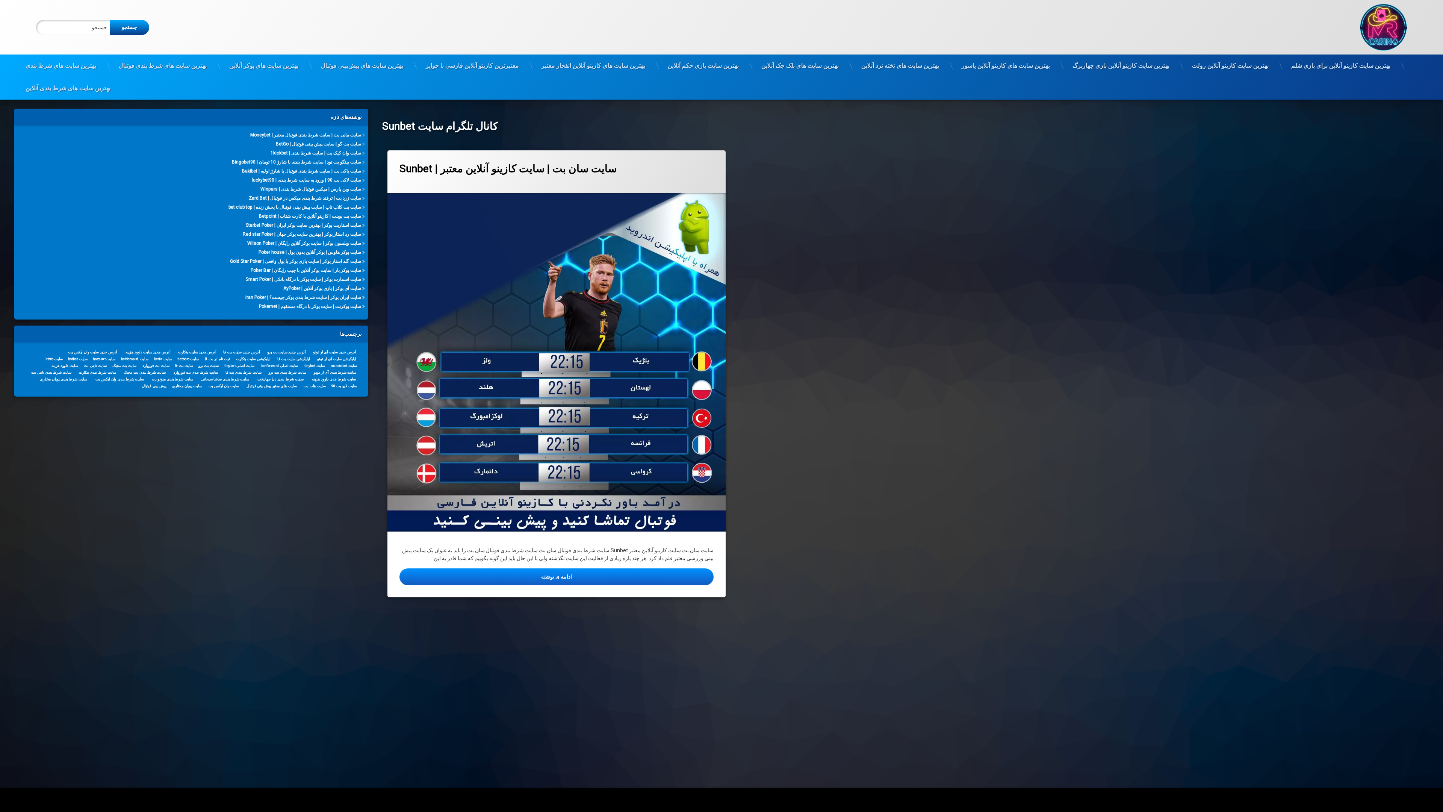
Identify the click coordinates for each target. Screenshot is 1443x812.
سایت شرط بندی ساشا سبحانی (225, 379)
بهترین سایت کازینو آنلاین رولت (1230, 65)
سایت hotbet (78, 358)
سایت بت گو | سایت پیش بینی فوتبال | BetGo (318, 144)
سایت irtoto (54, 358)
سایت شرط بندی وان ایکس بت (119, 379)
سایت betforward (134, 358)
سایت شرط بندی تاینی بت (51, 372)
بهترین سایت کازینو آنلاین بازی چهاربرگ (1120, 65)
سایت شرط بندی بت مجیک (145, 372)
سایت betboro (188, 358)
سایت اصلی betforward (280, 365)
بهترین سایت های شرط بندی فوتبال (163, 65)
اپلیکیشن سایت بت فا (293, 358)
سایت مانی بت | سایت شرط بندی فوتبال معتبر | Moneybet (305, 135)
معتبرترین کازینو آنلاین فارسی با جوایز (472, 65)
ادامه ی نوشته (503, 576)
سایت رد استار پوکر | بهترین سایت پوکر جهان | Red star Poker (302, 234)
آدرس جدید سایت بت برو (286, 352)
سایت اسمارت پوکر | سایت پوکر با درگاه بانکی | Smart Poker (303, 279)
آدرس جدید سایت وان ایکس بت (92, 352)
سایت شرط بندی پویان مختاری (63, 379)
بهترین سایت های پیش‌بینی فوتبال (362, 65)
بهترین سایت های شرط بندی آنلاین (68, 88)
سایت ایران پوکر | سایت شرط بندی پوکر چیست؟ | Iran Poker (303, 297)
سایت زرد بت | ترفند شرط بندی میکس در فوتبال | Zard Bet (305, 198)
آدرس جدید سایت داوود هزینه (148, 352)
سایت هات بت (315, 385)
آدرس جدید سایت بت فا (242, 352)
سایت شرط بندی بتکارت (97, 372)
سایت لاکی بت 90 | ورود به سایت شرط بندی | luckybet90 (306, 180)
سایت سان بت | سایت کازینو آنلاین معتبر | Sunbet (508, 168)
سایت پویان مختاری (187, 385)
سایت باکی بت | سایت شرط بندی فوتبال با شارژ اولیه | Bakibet (301, 171)
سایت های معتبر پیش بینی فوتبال (272, 385)
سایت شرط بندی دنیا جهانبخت (280, 379)
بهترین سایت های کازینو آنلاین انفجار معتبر (593, 65)
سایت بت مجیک (124, 365)
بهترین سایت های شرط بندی (61, 65)
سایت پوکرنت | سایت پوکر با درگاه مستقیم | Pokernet (310, 306)
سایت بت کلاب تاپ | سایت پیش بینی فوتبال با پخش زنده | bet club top (294, 207)
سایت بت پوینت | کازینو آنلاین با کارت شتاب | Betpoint (310, 216)
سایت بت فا (184, 365)
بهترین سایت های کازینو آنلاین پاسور (1006, 65)
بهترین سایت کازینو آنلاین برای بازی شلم (1340, 65)
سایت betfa (163, 358)
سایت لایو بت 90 (344, 385)
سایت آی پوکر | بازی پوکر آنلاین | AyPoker (322, 288)
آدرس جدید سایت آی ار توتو (334, 352)
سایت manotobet (344, 365)
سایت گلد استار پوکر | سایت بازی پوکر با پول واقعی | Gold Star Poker (295, 261)
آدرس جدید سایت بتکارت (197, 352)
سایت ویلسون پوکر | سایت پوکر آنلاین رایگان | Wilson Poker (304, 243)
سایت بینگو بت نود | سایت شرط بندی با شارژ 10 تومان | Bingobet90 (296, 162)
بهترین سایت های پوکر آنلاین (263, 65)
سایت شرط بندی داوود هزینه (334, 379)
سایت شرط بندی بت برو (288, 372)
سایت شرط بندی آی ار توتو (335, 372)
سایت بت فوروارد (155, 365)
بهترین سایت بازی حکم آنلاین (703, 65)
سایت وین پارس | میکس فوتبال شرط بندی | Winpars (310, 189)
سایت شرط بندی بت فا (244, 372)
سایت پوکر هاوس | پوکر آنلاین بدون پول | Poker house (310, 252)
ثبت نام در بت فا (217, 358)
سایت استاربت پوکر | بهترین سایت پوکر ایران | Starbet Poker (303, 225)
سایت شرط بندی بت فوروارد (196, 372)
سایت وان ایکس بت (224, 385)
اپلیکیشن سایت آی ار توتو (336, 358)
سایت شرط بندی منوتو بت (172, 379)
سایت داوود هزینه (64, 365)
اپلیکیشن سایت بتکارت (253, 358)
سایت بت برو (208, 365)
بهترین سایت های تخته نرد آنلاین (900, 65)
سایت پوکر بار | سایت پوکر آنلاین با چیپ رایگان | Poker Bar (306, 270)
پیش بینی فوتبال (154, 385)
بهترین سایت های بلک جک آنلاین (800, 65)
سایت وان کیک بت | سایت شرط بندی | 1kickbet (316, 153)
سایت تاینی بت (95, 365)
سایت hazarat (104, 358)
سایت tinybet (314, 365)
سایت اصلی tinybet (240, 365)
